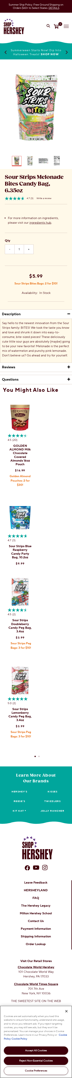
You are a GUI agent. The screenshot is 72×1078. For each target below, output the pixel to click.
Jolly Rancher (53, 811)
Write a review (43, 198)
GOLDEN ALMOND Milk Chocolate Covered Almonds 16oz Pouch (20, 455)
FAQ (35, 898)
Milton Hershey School (36, 913)
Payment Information (36, 929)
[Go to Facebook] (27, 867)
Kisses (53, 791)
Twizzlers (52, 801)
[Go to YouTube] (36, 868)
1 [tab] (35, 757)
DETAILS (54, 8)
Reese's (19, 801)
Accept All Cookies (36, 1050)
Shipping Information (36, 936)
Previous (5, 52)
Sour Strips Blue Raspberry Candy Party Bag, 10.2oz (20, 551)
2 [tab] (39, 757)
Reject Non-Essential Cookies (36, 1060)
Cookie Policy (19, 1038)
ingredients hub (40, 223)
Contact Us (36, 921)
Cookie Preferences (36, 1070)
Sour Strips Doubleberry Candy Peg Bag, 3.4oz (20, 625)
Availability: (30, 293)
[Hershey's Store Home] (14, 26)
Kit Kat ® (19, 811)
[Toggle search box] (49, 26)
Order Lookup (36, 944)
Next (66, 52)
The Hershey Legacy (35, 906)
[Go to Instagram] (44, 868)
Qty (7, 241)
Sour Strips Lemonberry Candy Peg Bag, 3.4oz (20, 714)
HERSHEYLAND (36, 890)
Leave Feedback (35, 883)
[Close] (66, 1011)
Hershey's (19, 791)
